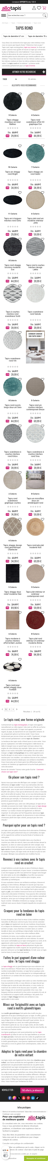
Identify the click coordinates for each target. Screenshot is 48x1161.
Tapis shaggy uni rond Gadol (35, 173)
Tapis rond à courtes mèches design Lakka (35, 267)
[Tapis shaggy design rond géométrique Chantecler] (12, 526)
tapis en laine (21, 945)
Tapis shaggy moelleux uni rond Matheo (12, 122)
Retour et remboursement (13, 1112)
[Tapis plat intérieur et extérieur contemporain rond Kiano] (35, 573)
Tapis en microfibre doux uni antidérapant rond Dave (35, 501)
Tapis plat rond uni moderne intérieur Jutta (35, 220)
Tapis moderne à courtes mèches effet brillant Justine (13, 641)
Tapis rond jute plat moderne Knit (35, 546)
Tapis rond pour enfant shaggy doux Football (12, 687)
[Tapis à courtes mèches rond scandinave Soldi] (12, 293)
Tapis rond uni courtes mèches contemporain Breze (35, 407)
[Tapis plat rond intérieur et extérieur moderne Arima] (35, 620)
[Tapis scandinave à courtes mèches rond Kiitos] (12, 433)
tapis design (42, 806)
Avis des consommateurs (35, 1112)
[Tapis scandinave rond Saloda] (35, 293)
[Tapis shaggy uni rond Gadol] (35, 153)
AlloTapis (5, 23)
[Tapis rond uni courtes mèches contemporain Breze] (35, 386)
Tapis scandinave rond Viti (12, 359)
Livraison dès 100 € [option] (24, 2)
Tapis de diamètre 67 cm (13, 36)
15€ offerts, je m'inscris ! (32, 1090)
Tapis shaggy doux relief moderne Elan (12, 593)
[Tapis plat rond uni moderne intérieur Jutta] (35, 200)
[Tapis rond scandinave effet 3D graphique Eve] (35, 101)
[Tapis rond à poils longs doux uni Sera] (12, 386)
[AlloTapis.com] (12, 8)
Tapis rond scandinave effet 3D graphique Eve (35, 122)
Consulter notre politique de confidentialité (18, 1143)
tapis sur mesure (30, 47)
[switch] (5, 1155)
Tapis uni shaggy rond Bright (12, 173)
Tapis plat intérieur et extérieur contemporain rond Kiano (35, 595)
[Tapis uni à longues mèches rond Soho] (12, 200)
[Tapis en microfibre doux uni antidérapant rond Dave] (35, 480)
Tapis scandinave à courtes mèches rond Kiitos (12, 454)
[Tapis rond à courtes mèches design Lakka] (35, 246)
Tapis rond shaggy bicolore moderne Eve (12, 267)
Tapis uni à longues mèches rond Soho (12, 219)
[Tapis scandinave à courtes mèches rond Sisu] (35, 433)
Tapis (13, 23)
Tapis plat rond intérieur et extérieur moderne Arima (35, 641)
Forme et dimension (24, 23)
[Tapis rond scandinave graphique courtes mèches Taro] (12, 480)
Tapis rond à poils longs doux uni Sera (12, 406)
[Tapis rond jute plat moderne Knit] (35, 526)
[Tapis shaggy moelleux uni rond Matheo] (12, 101)
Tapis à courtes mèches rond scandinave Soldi (12, 314)
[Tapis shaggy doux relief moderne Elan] (12, 573)
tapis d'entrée (30, 66)
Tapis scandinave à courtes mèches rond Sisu (35, 454)
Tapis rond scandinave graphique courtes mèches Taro (13, 501)
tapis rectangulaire (20, 725)
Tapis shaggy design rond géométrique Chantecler (12, 547)
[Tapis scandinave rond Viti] (12, 340)
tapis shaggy (7, 966)
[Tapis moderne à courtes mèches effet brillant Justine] (12, 620)
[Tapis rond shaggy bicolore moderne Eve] (12, 246)
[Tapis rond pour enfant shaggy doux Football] (12, 666)
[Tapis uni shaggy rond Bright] (12, 153)
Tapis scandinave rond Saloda (35, 313)
